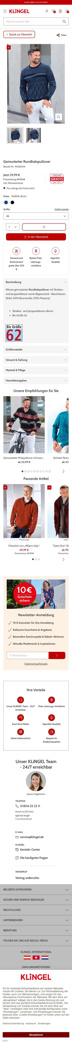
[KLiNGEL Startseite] (19, 11)
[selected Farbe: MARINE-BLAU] (6, 202)
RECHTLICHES (12, 910)
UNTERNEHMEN (13, 920)
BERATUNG (10, 930)
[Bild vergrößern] (58, 117)
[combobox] (36, 21)
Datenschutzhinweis (36, 663)
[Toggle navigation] (5, 11)
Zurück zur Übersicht (20, 34)
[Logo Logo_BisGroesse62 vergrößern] (14, 332)
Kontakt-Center (30, 849)
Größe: (6, 209)
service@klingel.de (32, 837)
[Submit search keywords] (64, 21)
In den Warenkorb (38, 236)
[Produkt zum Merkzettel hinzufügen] (44, 227)
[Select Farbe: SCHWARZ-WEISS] (12, 202)
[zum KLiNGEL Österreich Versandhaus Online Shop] (27, 958)
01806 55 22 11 (30, 806)
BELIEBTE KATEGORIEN (17, 889)
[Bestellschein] (60, 11)
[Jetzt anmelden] (57, 655)
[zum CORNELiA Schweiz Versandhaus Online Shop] (36, 958)
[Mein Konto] (47, 11)
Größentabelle (62, 209)
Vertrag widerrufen (27, 878)
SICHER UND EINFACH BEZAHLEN (23, 899)
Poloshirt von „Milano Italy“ (24, 545)
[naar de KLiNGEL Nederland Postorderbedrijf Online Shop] (45, 958)
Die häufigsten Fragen (34, 858)
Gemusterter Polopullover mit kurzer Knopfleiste (24, 458)
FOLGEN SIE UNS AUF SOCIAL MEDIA (25, 940)
